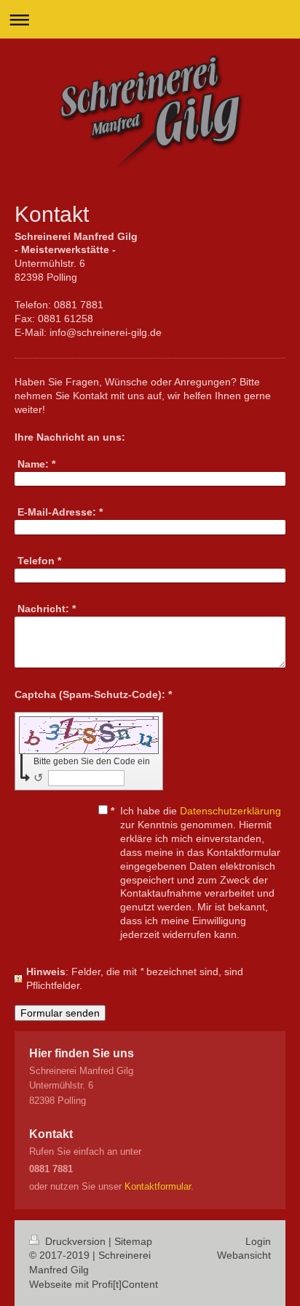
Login (258, 1241)
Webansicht (244, 1255)
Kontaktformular (158, 1186)
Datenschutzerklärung (230, 811)
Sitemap (133, 1241)
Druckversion (75, 1241)
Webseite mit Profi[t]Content (93, 1284)
